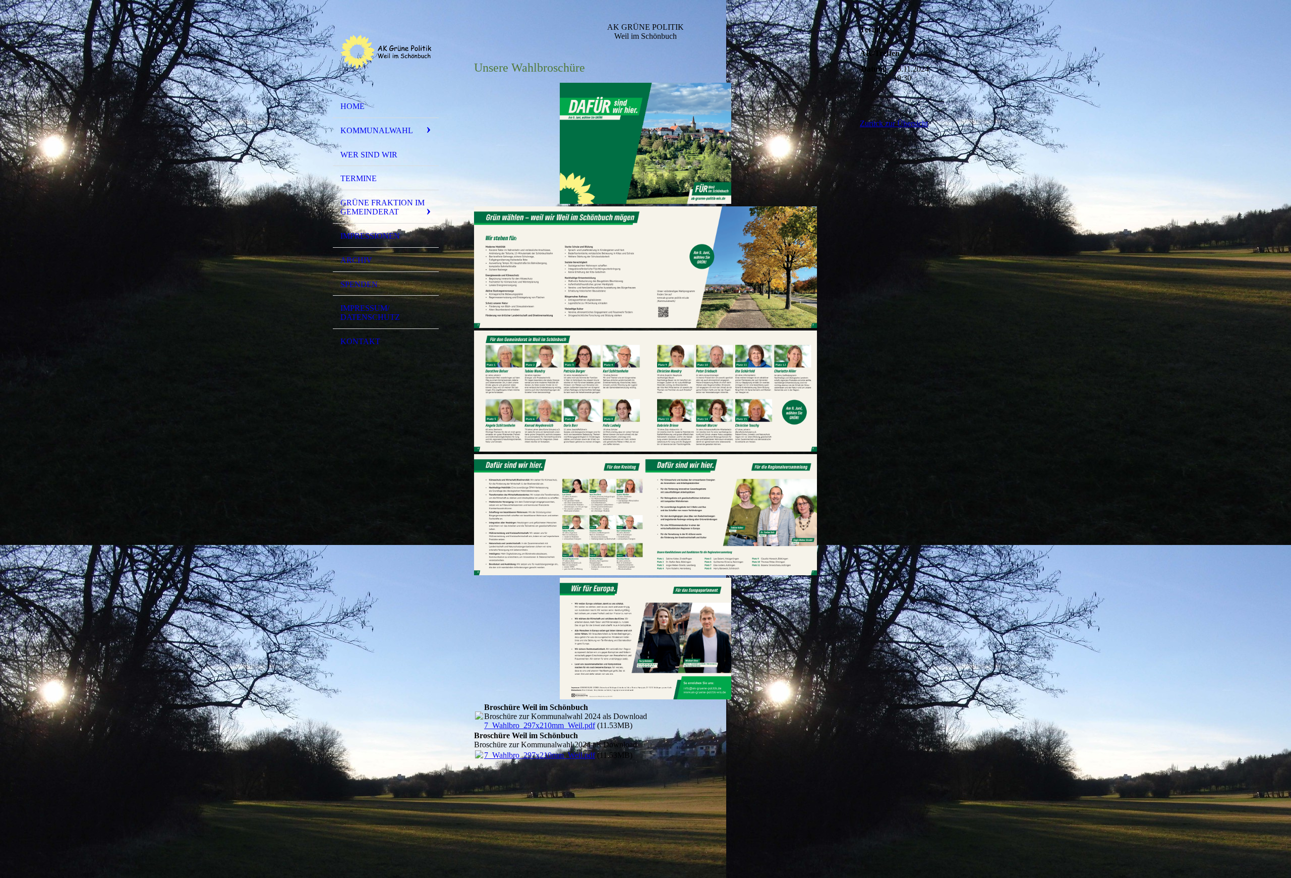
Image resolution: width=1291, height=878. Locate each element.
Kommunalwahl (376, 130)
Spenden (359, 284)
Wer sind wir (368, 154)
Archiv (356, 260)
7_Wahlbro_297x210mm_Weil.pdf (539, 725)
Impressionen (370, 236)
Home (352, 106)
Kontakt (360, 341)
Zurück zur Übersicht (894, 123)
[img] (385, 52)
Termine (358, 178)
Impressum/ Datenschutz (370, 312)
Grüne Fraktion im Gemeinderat (382, 207)
